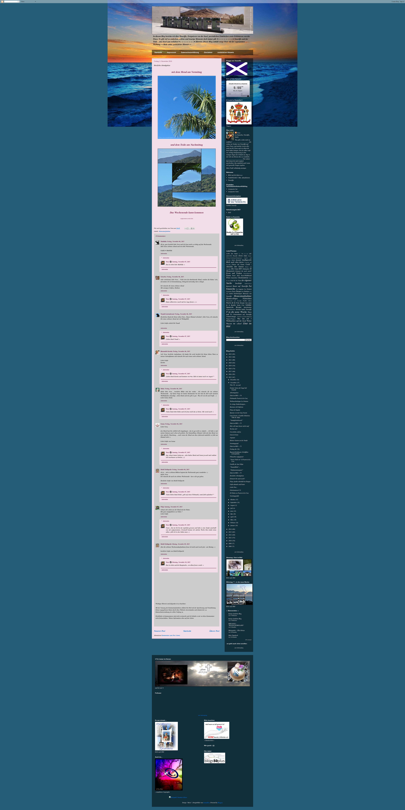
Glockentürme (243, 277)
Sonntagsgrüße (234, 496)
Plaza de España (235, 410)
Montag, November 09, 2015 (181, 544)
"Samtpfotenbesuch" (236, 420)
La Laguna (240, 289)
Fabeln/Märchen (247, 273)
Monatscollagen (232, 298)
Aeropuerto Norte (233, 192)
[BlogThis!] (188, 228)
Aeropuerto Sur (233, 189)
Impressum (171, 52)
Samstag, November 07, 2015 (181, 262)
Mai (231, 514)
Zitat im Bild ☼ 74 (236, 395)
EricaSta (163, 277)
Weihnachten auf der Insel (236, 321)
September (233, 502)
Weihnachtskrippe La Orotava (239, 401)
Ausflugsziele (247, 260)
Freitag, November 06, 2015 (175, 241)
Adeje (245, 256)
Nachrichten (247, 298)
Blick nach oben (232, 262)
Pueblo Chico (247, 301)
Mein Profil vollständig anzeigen (236, 168)
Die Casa (234, 269)
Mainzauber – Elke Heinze (236, 630)
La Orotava (248, 289)
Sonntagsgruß (234, 443)
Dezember (233, 380)
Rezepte (242, 303)
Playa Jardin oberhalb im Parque (240, 481)
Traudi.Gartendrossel (167, 314)
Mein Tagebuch (233, 635)
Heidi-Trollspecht (166, 469)
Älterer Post (214, 630)
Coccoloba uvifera (235, 432)
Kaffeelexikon (248, 283)
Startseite (158, 52)
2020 (230, 363)
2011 (230, 538)
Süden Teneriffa (246, 309)
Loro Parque (236, 291)
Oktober (233, 500)
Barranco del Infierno (236, 407)
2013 (230, 532)
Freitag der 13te (235, 449)
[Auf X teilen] (190, 228)
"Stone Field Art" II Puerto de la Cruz (240, 460)
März (232, 520)
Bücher (241, 262)
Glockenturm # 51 (235, 490)
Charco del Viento (238, 264)
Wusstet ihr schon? (234, 323)
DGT (229, 212)
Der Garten (239, 266)
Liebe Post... (234, 487)
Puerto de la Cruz (233, 303)
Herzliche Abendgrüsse (237, 476)
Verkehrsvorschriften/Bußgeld (244, 316)
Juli (231, 508)
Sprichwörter (248, 307)
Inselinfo (238, 283)
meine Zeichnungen (235, 293)
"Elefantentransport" (236, 470)
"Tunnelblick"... (235, 467)
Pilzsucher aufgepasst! (237, 457)
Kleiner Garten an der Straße (239, 440)
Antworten (164, 253)
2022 (230, 357)
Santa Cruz (240, 305)
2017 (230, 371)
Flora (228, 277)
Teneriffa (231, 180)
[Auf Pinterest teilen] (194, 228)
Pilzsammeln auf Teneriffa (234, 301)
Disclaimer (208, 52)
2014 (230, 529)
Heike (162, 388)
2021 (230, 360)
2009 (230, 543)
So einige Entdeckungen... (238, 404)
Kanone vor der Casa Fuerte (238, 413)
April (232, 517)
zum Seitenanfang (238, 245)
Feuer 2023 (236, 276)
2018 (230, 369)
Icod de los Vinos (236, 280)
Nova (167, 262)
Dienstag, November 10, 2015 (181, 562)
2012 (230, 535)
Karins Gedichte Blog (235, 614)
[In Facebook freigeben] (192, 228)
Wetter (249, 321)
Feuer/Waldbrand (246, 276)
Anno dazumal (236, 260)
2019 (230, 366)
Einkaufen (246, 269)
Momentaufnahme (164, 231)
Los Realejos (245, 291)
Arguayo (232, 438)
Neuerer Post (159, 630)
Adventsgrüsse (234, 393)
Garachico (234, 278)
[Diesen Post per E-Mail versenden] (186, 228)
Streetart (238, 309)
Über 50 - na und (235, 385)
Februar (233, 523)
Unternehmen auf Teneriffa (242, 314)
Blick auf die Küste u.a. (235, 175)
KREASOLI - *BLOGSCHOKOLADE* (236, 624)
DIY (240, 269)
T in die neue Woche (236, 311)
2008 (230, 546)
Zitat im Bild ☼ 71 (236, 473)
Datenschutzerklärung (190, 52)
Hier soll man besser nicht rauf (239, 426)
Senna (163, 424)
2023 (230, 354)
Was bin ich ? (244, 318)
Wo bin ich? (233, 429)
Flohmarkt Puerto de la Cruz (239, 398)
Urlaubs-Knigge (231, 316)
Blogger (220, 803)
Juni (232, 511)
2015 (230, 377)
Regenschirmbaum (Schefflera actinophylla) (239, 453)
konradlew (206, 803)
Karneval (229, 286)
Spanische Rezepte (233, 307)
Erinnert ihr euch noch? (243, 271)
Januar (232, 525)
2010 (230, 541)
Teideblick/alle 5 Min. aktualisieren (239, 178)
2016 (230, 374)
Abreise (240, 256)
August (232, 505)
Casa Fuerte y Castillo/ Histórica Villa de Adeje (240, 417)
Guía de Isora (234, 435)
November (233, 383)
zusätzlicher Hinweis (225, 52)
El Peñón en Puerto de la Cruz (239, 493)
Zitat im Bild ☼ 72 (236, 446)
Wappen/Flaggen (231, 319)
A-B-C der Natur (232, 254)
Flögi (162, 507)
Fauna (228, 275)
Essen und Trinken (234, 273)
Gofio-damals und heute (237, 484)
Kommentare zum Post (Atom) (171, 635)
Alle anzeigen (248, 639)
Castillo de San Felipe (236, 464)
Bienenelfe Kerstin (166, 351)
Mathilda (164, 241)
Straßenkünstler (230, 309)
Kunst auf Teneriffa (240, 286)
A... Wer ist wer (243, 254)
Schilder (249, 305)
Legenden (229, 291)
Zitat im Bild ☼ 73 (236, 423)
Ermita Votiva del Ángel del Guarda (238, 389)
